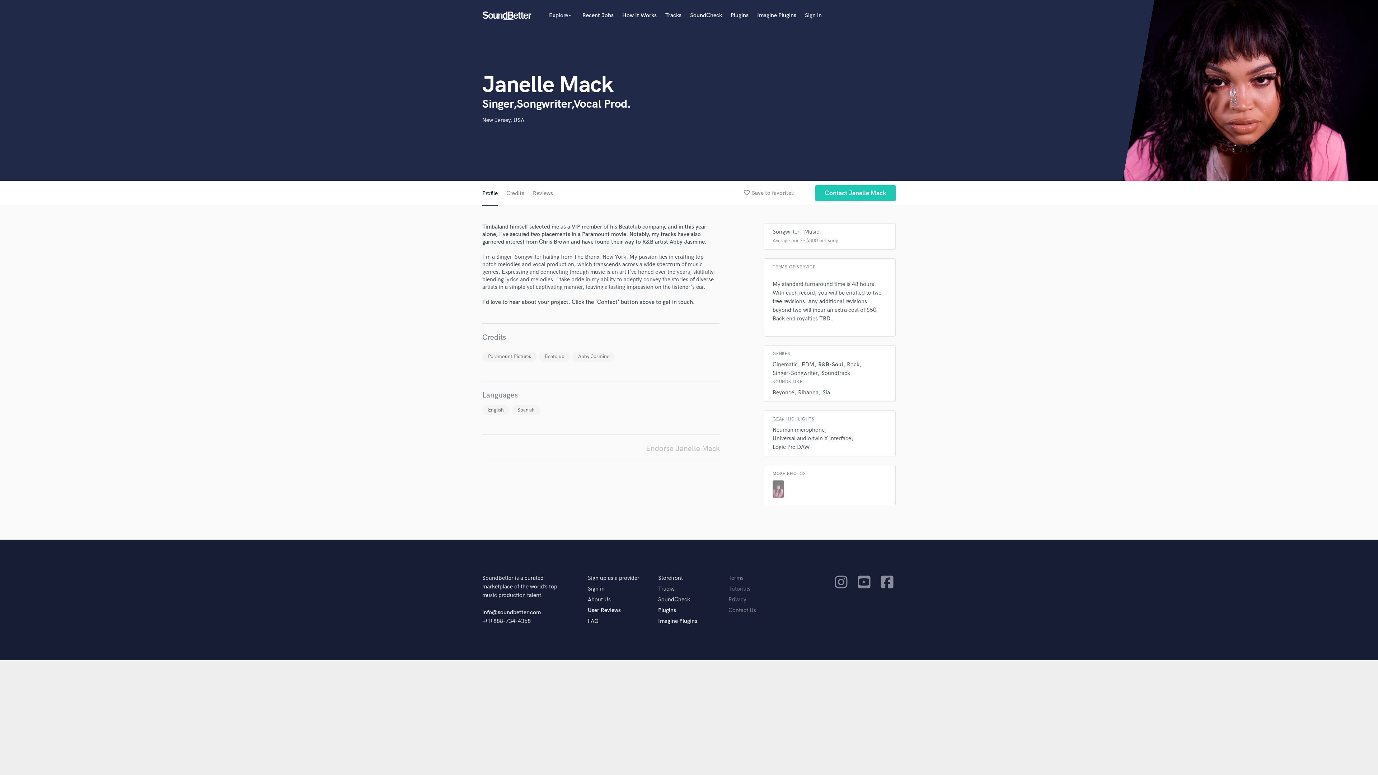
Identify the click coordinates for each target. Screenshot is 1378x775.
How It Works (639, 15)
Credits (515, 193)
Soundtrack (835, 373)
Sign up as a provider (613, 578)
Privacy (737, 599)
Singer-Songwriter (795, 373)
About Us (599, 599)
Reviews (543, 193)
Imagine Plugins (776, 15)
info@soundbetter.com (511, 612)
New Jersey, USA (503, 120)
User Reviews (604, 610)
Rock (853, 364)
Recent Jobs (598, 15)
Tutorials (739, 589)
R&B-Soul (830, 364)
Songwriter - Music (796, 232)
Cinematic (785, 364)
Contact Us (742, 610)
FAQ (593, 621)
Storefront (670, 578)
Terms (736, 578)
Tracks (673, 15)
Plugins (740, 15)
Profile (490, 193)
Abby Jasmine (593, 356)
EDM (808, 364)
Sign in (813, 15)
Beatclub (554, 356)
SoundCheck (706, 15)
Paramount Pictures (509, 356)
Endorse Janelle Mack (683, 448)
